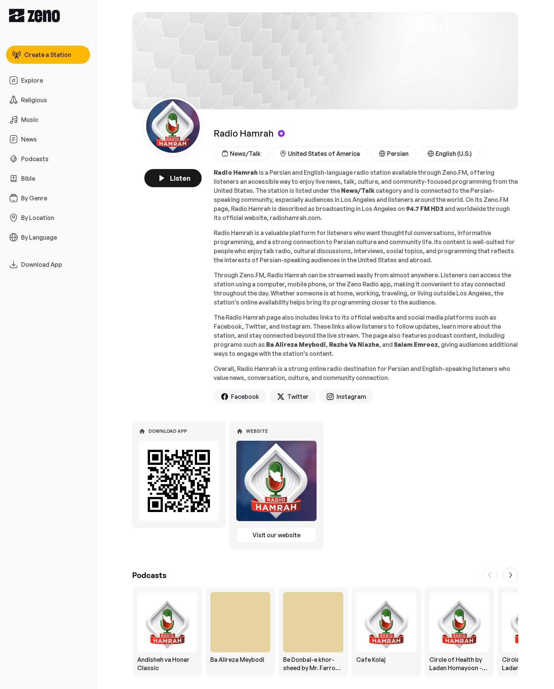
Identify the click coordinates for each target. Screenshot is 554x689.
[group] (325, 632)
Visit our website (276, 535)
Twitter (298, 396)
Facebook (245, 396)
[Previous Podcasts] (489, 575)
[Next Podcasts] (510, 575)
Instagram (351, 396)
